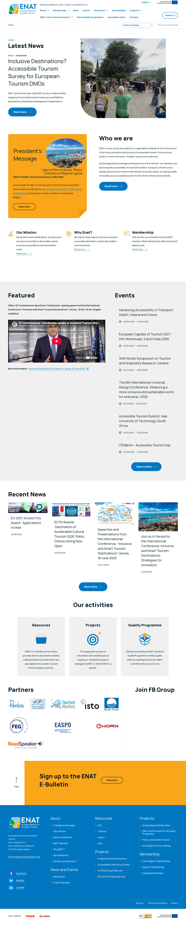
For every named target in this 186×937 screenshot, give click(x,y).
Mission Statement (62, 837)
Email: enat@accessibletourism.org (24, 856)
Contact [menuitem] (133, 17)
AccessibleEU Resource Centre (114, 864)
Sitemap (139, 903)
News (10, 55)
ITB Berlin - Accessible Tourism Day (144, 445)
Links (100, 843)
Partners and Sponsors (65, 861)
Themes (102, 831)
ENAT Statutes (60, 843)
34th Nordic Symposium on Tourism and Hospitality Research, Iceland (145, 360)
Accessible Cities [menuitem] (116, 17)
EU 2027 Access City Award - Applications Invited (26, 523)
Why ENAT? (59, 849)
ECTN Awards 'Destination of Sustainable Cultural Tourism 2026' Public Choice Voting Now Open (69, 534)
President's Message (64, 825)
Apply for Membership (153, 867)
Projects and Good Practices (112, 858)
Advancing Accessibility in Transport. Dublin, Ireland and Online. (146, 312)
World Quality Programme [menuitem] (90, 17)
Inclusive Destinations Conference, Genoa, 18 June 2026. (57, 368)
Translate (175, 25)
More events (144, 466)
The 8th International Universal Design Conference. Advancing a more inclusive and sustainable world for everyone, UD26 (146, 389)
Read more (20, 112)
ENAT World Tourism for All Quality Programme (159, 832)
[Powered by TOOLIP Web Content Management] (30, 915)
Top (16, 786)
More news (90, 586)
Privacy (175, 903)
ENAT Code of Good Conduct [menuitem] (55, 17)
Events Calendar (61, 882)
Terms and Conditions (157, 903)
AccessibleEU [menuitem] (119, 10)
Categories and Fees (152, 873)
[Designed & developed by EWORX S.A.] (45, 915)
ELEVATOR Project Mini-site (111, 876)
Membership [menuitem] (59, 10)
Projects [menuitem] (134, 10)
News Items (59, 876)
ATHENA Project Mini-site (110, 870)
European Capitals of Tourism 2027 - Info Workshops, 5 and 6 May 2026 (145, 336)
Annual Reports (61, 855)
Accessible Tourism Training (156, 845)
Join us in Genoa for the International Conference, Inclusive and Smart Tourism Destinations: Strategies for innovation (157, 550)
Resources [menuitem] (99, 10)
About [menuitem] (43, 10)
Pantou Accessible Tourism (156, 839)
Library (101, 837)
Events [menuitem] (86, 10)
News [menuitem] (76, 10)
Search (169, 15)
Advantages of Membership (156, 861)
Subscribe (111, 780)
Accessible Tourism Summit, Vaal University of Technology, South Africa (143, 421)
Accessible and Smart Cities (156, 825)
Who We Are (59, 831)
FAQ (100, 825)
